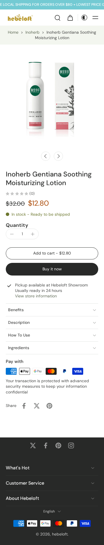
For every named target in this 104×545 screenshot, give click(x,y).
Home (13, 32)
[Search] (57, 17)
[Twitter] (33, 445)
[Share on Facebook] (24, 405)
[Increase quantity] (32, 234)
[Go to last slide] (45, 156)
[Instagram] (71, 445)
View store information (36, 296)
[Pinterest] (58, 445)
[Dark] (83, 17)
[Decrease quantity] (12, 234)
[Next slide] (58, 156)
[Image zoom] (52, 96)
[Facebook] (45, 445)
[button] (95, 17)
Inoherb (32, 32)
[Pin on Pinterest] (49, 405)
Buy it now (52, 268)
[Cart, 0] (70, 17)
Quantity (17, 225)
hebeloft (60, 534)
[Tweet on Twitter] (36, 405)
